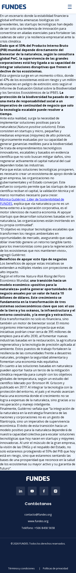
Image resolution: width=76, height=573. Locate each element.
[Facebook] (44, 491)
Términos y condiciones (21, 568)
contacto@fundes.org (38, 514)
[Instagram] (55, 491)
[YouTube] (32, 491)
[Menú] (69, 7)
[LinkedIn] (20, 491)
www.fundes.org (38, 521)
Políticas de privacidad (55, 568)
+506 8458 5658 (44, 528)
